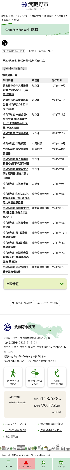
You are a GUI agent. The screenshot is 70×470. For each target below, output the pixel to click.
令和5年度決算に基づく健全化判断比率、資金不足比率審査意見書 (16, 198)
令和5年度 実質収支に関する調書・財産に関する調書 (16, 173)
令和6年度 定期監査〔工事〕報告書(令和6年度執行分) (16, 212)
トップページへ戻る (49, 303)
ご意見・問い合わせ (51, 430)
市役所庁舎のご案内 (35, 382)
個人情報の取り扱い (51, 423)
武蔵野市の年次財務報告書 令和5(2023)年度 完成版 (15, 104)
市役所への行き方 (13, 382)
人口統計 (56, 412)
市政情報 (36, 16)
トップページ (22, 16)
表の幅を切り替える (14, 68)
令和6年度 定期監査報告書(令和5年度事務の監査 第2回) (16, 257)
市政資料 (49, 16)
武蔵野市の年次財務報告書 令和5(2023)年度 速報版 (15, 90)
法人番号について (45, 361)
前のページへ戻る (24, 303)
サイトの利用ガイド (15, 430)
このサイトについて (16, 423)
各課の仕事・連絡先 (57, 382)
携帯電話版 (11, 436)
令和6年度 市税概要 (14, 143)
